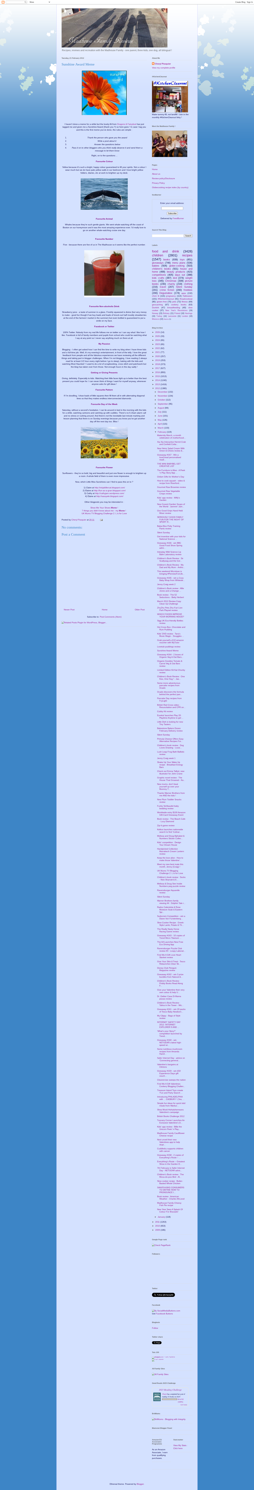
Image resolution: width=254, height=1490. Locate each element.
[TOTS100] (157, 1359)
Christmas (170, 280)
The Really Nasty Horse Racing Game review (168, 930)
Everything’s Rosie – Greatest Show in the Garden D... (171, 1162)
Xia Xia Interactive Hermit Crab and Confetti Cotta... (171, 443)
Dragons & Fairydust (126, 124)
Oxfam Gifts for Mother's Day (170, 477)
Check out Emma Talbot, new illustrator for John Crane (170, 772)
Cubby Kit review (165, 711)
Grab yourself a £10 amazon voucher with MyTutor (170, 641)
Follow (155, 1328)
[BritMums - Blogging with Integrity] (169, 1419)
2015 (158, 376)
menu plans (178, 262)
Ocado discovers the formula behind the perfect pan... (170, 693)
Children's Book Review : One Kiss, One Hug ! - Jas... (171, 677)
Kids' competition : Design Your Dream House (169, 843)
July (160, 412)
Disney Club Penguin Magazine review (167, 969)
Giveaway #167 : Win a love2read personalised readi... (169, 457)
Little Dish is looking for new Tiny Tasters (170, 723)
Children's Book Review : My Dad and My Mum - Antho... (171, 566)
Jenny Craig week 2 (166, 584)
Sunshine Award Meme (168, 650)
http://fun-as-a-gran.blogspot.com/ (110, 490)
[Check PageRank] (161, 1245)
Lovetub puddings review (168, 646)
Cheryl (164, 1394)
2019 (158, 360)
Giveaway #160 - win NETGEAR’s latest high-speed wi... (169, 1042)
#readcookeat (186, 299)
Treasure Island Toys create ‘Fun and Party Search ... (170, 1091)
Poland (177, 313)
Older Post (140, 609)
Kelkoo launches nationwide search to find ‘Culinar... (170, 830)
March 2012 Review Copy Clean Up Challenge (169, 602)
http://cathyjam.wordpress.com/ (109, 493)
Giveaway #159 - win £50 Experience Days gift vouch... (169, 1073)
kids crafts (158, 278)
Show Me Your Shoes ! (104, 508)
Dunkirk (155, 307)
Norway (155, 313)
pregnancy (171, 296)
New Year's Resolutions (176, 310)
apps (183, 293)
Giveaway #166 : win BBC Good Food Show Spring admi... (169, 545)
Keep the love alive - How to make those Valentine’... (170, 859)
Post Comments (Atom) (111, 617)
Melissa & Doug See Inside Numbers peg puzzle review (171, 884)
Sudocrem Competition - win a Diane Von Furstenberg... (171, 917)
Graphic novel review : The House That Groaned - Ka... (171, 778)
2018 (158, 364)
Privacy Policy (158, 183)
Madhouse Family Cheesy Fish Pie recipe (169, 1204)
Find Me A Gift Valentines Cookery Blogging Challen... (171, 1085)
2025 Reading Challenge (170, 1389)
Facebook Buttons (164, 1313)
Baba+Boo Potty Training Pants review (168, 527)
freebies (188, 290)
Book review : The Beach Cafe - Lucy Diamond (171, 820)
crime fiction (167, 290)
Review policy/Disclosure (163, 178)
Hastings (188, 313)
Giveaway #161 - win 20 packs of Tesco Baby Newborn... (171, 1010)
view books (183, 1405)
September (163, 404)
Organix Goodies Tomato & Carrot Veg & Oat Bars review (169, 663)
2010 (158, 1226)
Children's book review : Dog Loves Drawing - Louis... (170, 746)
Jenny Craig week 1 (166, 758)
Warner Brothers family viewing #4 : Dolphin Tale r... (171, 901)
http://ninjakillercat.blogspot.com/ (110, 487)
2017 (158, 368)
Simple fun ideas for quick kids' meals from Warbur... (171, 1104)
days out (180, 274)
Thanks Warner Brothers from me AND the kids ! (171, 794)
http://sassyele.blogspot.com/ (109, 496)
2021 (158, 352)
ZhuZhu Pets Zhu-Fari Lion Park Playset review (169, 609)
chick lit (155, 296)
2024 (158, 340)
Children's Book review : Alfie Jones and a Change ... (170, 589)
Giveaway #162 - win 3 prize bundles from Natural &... (170, 975)
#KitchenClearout (166, 299)
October (162, 400)
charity (171, 284)
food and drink (165, 251)
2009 (158, 1230)
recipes (187, 255)
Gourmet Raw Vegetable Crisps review (168, 492)
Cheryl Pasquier (163, 64)
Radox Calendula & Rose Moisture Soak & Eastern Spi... (169, 909)
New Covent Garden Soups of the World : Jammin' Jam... (171, 505)
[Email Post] (101, 520)
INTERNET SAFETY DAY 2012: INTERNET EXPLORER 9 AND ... (169, 1024)
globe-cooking (176, 265)
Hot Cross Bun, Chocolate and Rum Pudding (171, 628)
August (161, 408)
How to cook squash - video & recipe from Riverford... (171, 481)
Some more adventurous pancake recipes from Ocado (168, 685)
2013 (158, 384)
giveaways (158, 262)
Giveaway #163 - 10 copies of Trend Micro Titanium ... (171, 936)
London (185, 316)
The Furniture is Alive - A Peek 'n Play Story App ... (171, 471)
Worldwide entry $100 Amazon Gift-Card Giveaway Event (171, 813)
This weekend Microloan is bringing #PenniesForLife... (170, 572)
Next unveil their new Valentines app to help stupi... (168, 1142)
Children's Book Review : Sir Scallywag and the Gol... (170, 559)
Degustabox (165, 293)
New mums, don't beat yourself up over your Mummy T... (168, 786)
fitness (185, 301)
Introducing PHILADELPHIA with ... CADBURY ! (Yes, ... (171, 1098)
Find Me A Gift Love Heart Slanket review (169, 956)
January (162, 1217)
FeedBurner (178, 218)
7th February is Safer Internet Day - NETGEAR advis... (171, 1169)
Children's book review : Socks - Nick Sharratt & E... (171, 878)
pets (174, 301)
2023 (158, 344)
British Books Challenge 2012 (170, 1116)
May (160, 420)
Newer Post (69, 609)
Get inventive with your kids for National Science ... (171, 537)
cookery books (178, 304)
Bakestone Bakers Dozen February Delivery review (170, 729)
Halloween (187, 296)
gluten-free (162, 301)
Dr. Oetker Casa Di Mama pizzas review (169, 997)
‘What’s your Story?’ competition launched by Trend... (169, 1033)
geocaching (157, 304)
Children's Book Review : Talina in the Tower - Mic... (170, 1004)
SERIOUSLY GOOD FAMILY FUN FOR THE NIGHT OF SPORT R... (170, 519)
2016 (158, 372)
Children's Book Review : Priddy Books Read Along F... (170, 983)
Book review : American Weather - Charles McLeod (170, 1197)
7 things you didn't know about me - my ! (104, 510)
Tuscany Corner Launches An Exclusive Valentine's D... (171, 1121)
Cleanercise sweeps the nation (171, 1080)
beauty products (176, 271)
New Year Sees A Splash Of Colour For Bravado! (170, 1210)
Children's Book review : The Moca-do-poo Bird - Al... (170, 1175)
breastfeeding (173, 307)
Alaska (166, 319)
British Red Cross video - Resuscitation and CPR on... (171, 706)
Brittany (166, 313)
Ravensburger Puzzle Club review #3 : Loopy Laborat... (171, 949)
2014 (158, 380)
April (160, 424)
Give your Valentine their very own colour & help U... (170, 991)
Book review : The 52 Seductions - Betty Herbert (170, 596)
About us (156, 174)
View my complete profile (163, 68)
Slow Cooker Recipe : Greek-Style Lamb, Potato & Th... (170, 923)
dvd (175, 278)
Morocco (155, 319)
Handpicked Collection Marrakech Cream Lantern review (170, 851)
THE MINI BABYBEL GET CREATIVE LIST (169, 465)
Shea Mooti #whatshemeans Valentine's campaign (170, 1110)
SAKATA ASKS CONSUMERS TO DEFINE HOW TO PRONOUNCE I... (170, 1190)
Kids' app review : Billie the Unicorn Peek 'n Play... (169, 1128)
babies (155, 265)
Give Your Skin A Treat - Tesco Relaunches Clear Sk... (171, 962)
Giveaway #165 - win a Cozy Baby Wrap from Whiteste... (171, 579)
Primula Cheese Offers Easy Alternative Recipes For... (170, 740)
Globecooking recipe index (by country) (170, 187)
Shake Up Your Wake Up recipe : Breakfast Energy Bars (170, 764)
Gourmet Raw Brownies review (171, 487)
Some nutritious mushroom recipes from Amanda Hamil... (169, 1051)
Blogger (140, 1484)
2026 (158, 332)
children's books (161, 268)
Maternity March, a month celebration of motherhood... (171, 436)
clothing (188, 284)
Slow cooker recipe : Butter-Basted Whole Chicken (170, 1182)
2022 (158, 348)
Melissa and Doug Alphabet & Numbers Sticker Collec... (170, 837)
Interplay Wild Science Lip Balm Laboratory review (169, 553)
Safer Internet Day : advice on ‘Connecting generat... (171, 1059)
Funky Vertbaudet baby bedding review (168, 807)
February (162, 432)
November (163, 396)
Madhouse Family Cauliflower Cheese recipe (171, 1134)
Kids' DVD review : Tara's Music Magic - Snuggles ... (170, 635)
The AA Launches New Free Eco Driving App (170, 943)
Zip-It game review (165, 825)
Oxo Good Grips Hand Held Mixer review (170, 511)
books (166, 259)
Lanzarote (172, 316)
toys (182, 259)
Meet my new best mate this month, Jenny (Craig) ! (170, 865)
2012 (158, 388)
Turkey (159, 316)
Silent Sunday (184, 286)
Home (104, 609)
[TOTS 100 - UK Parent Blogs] (164, 1356)
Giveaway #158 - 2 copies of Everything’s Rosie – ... (170, 1156)
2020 (158, 356)
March (161, 428)
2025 (158, 336)
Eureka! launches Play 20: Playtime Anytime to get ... (170, 716)
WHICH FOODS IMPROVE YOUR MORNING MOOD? (170, 615)
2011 (157, 1222)
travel (163, 286)
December (163, 392)
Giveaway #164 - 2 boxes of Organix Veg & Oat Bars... (170, 655)
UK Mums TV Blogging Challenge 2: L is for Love (104, 513)
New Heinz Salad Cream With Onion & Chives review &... (171, 449)
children (157, 255)
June (160, 416)
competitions (159, 274)
